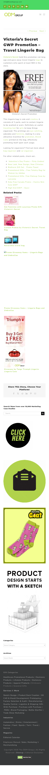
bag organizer (9, 151)
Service (7, 728)
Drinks (19, 722)
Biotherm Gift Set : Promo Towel (23, 167)
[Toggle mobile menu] (44, 14)
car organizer (27, 151)
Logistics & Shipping (28, 704)
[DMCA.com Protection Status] (24, 757)
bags (38, 60)
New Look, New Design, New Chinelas (25, 164)
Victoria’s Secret (10, 57)
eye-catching (36, 131)
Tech (29, 725)
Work (16, 690)
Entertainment (30, 722)
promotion (29, 137)
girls (22, 128)
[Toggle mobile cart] (40, 14)
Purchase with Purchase (30, 707)
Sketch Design (10, 695)
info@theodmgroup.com (12, 2)
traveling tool (9, 128)
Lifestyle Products (21, 680)
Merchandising (10, 745)
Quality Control (10, 704)
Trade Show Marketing (13, 713)
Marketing (32, 742)
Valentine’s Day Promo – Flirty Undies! (26, 161)
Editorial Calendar (11, 737)
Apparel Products (21, 683)
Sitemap (20, 752)
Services (7, 690)
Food (14, 725)
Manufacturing (35, 701)
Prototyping (35, 698)
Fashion (7, 725)
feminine (20, 134)
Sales (24, 742)
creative (34, 119)
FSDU (6, 710)
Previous (33, 31)
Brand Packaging (19, 710)
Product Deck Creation (29, 695)
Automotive (8, 722)
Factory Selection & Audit (15, 701)
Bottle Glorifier (35, 710)
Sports (22, 725)
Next (42, 31)
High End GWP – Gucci (18, 188)
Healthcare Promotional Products (18, 677)
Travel (36, 725)
